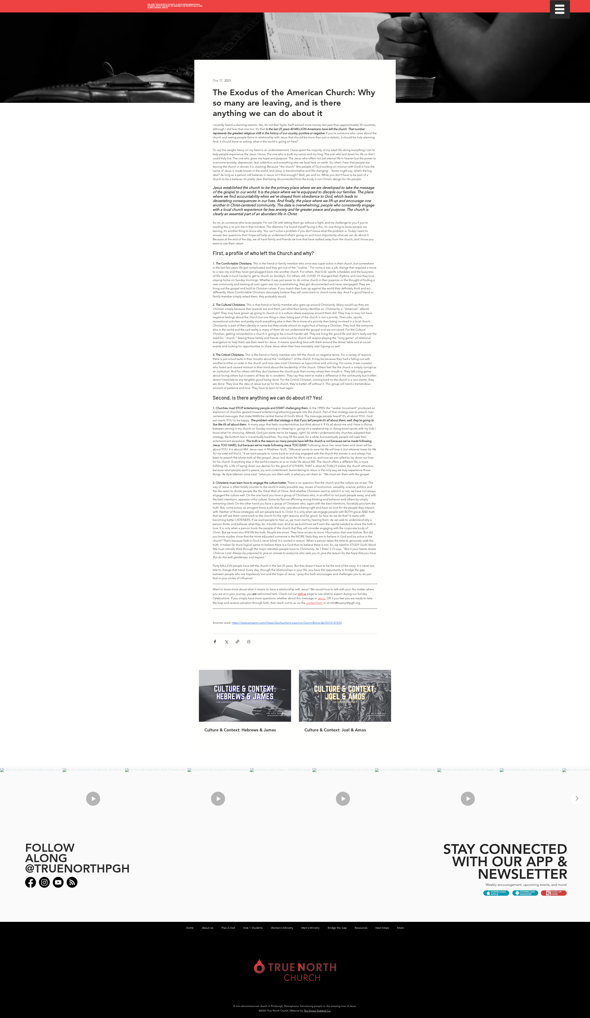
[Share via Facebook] (215, 641)
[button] (559, 9)
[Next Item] (577, 798)
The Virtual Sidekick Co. (317, 1010)
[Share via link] (237, 641)
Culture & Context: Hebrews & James (240, 730)
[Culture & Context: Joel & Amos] (345, 696)
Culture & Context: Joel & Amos (335, 730)
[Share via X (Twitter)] (226, 641)
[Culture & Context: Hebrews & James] (245, 696)
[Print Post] (249, 641)
